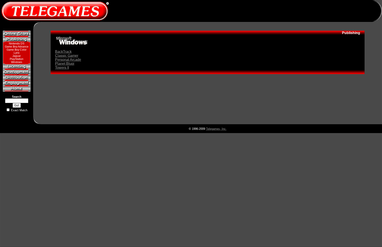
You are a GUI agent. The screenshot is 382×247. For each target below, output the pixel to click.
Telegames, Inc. (216, 128)
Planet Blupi (64, 63)
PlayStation (16, 59)
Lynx (16, 52)
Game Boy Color (17, 49)
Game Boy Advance (17, 46)
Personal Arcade (68, 59)
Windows (16, 62)
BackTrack (63, 52)
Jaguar (16, 55)
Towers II (62, 67)
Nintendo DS (16, 43)
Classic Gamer (66, 55)
